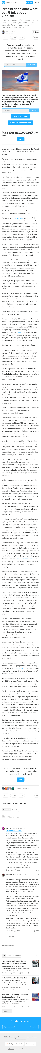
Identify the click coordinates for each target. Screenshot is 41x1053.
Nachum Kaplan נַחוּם (12, 970)
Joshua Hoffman (11, 31)
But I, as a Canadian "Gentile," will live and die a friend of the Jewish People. (15, 984)
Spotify (4, 135)
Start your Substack (15, 1044)
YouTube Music (20, 133)
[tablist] (10, 810)
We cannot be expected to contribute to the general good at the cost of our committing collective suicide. (15, 1001)
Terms (35, 1037)
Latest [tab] (9, 955)
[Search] (37, 956)
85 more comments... (8, 945)
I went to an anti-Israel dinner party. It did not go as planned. (14, 962)
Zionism (20, 332)
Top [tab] (4, 955)
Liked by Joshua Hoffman (14, 830)
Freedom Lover (11, 875)
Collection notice (20, 1039)
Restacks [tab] (15, 810)
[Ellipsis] (38, 828)
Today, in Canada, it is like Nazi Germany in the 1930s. (14, 979)
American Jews (17, 218)
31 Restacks (25, 789)
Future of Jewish (16, 1004)
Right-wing (18, 668)
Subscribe (29, 3)
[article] (20, 967)
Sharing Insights (11, 828)
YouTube (29, 133)
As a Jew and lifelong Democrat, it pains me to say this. (15, 996)
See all (5, 1011)
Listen (37, 32)
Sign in (37, 3)
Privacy (29, 1037)
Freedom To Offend (16, 987)
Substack (11, 1049)
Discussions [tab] (17, 955)
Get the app (30, 1044)
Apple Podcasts (9, 133)
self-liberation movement (25, 559)
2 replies (11, 937)
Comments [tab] (6, 810)
